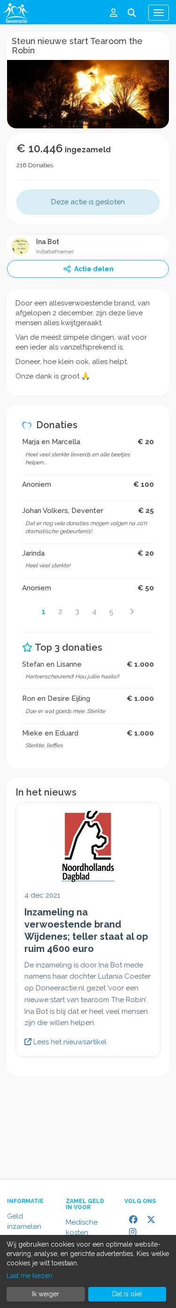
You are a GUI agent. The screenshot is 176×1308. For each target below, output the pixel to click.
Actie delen (94, 269)
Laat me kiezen (29, 1275)
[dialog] (88, 1271)
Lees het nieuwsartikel (69, 1042)
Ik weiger (45, 1294)
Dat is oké (127, 1294)
